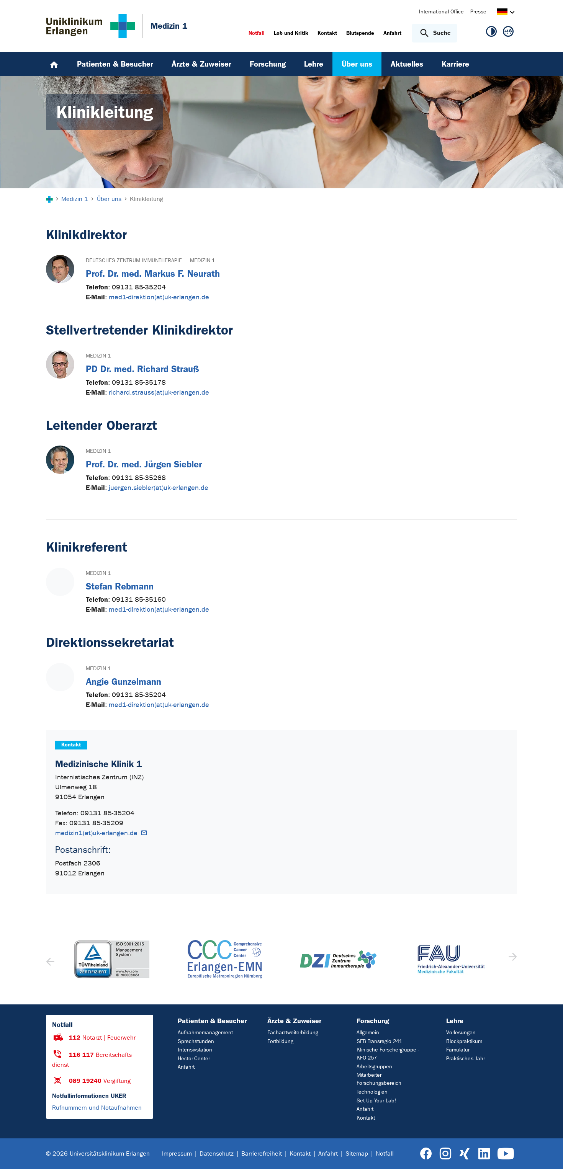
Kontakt (366, 1118)
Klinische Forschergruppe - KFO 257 (388, 1054)
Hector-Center (194, 1058)
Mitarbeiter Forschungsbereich (379, 1079)
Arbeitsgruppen (374, 1066)
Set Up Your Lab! (376, 1100)
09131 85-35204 (139, 287)
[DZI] (338, 959)
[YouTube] (506, 1154)
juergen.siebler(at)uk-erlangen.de (158, 488)
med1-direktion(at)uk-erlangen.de (159, 297)
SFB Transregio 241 (379, 1041)
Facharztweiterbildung (292, 1032)
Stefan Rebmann (120, 586)
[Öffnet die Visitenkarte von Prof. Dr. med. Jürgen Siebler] (60, 460)
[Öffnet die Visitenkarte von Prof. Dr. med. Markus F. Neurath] (60, 269)
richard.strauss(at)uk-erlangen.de (159, 393)
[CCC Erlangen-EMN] (225, 959)
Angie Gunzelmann (123, 681)
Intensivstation (195, 1050)
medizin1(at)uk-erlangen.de (96, 833)
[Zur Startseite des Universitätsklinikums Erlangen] (90, 26)
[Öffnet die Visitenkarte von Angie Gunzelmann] (60, 677)
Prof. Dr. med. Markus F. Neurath (153, 273)
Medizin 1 (202, 260)
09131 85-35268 (139, 478)
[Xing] (464, 1154)
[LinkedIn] (484, 1154)
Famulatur (458, 1050)
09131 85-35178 (139, 383)
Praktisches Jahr (465, 1058)
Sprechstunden (196, 1041)
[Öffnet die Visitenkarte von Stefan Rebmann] (60, 582)
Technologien (372, 1092)
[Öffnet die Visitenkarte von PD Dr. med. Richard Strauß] (60, 364)
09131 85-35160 (139, 600)
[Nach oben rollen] (548, 1153)
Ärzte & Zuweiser (294, 1021)
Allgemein (368, 1032)
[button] (512, 959)
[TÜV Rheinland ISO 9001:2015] (111, 959)
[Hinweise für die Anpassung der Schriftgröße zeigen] (508, 33)
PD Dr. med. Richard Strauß (142, 369)
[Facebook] (426, 1154)
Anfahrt (186, 1067)
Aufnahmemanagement (205, 1032)
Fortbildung (280, 1041)
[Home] (54, 64)
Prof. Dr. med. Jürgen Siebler (144, 464)
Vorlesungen (461, 1032)
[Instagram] (445, 1154)
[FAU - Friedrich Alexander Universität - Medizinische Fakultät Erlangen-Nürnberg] (451, 959)
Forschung (373, 1021)
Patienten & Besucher (212, 1021)
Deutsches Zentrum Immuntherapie (134, 260)
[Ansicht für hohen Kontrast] (491, 33)
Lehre (454, 1021)
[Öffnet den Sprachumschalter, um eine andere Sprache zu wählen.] (502, 13)
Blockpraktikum (464, 1041)
